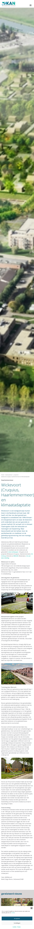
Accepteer (17, 918)
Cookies (14, 927)
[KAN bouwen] (8, 4)
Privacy (19, 927)
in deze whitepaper (13, 552)
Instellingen (17, 923)
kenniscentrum (8, 475)
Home (2, 475)
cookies (13, 912)
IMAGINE (15, 556)
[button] (31, 908)
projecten (16, 475)
